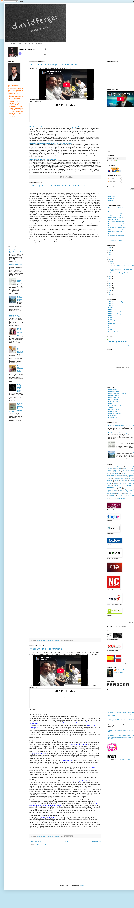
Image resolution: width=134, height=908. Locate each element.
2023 (110, 250)
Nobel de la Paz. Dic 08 (114, 395)
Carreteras (117, 471)
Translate (120, 161)
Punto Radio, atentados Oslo (116, 221)
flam (126, 478)
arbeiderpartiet (117, 468)
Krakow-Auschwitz (113, 399)
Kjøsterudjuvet (129, 481)
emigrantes (109, 478)
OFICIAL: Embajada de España (116, 302)
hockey (126, 480)
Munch (124, 483)
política (108, 491)
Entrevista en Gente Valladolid (116, 234)
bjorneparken (126, 470)
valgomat (128, 497)
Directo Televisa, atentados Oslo (117, 224)
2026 (110, 248)
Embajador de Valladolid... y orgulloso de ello (20, 368)
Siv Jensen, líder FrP (113, 409)
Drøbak (110, 403)
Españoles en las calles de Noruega (15, 265)
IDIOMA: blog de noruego (115, 318)
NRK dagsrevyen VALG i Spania (117, 207)
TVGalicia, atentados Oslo (115, 216)
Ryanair (129, 493)
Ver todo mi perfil (118, 672)
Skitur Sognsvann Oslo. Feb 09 (116, 401)
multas (119, 483)
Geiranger (109, 480)
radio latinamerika (111, 493)
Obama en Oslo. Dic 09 (114, 413)
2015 (110, 278)
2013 (110, 283)
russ (124, 493)
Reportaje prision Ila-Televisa (116, 211)
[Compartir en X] (68, 177)
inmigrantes (109, 481)
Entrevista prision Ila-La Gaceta (116, 225)
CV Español (111, 196)
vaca (123, 497)
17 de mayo (120, 466)
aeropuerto (109, 468)
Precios (114, 491)
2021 (110, 252)
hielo (122, 480)
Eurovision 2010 (112, 417)
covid (125, 475)
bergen (119, 470)
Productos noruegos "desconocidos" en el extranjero (20, 349)
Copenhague (110, 475)
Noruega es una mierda (19, 280)
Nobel (108, 485)
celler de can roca (127, 471)
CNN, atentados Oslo (114, 220)
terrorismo (120, 495)
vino (108, 498)
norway (128, 485)
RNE (118, 493)
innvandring (117, 481)
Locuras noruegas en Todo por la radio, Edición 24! (53, 64)
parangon (126, 487)
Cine (108, 473)
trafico (108, 497)
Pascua (115, 490)
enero (111, 263)
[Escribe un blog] (66, 177)
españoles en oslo (118, 478)
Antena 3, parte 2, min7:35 (115, 214)
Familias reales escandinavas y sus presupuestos (20, 332)
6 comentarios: (55, 836)
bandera (109, 470)
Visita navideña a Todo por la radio (45, 649)
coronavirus (119, 475)
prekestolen (121, 491)
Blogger (82, 885)
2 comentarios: (55, 177)
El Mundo (116, 476)
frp (129, 478)
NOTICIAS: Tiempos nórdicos (116, 324)
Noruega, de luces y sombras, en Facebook (15, 315)
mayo (111, 261)
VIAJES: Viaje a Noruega (115, 326)
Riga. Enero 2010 (113, 415)
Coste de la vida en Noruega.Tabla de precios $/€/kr (16, 251)
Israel (123, 481)
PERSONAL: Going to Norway (116, 312)
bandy (114, 470)
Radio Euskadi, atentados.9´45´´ (117, 217)
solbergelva (112, 495)
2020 (110, 254)
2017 (110, 259)
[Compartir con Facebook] (70, 177)
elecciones (123, 476)
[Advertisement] (45, 862)
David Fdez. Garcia (121, 670)
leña (115, 483)
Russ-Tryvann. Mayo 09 (114, 405)
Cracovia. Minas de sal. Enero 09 (117, 393)
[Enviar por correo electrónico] (64, 177)
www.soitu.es (121, 498)
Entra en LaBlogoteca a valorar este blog (118, 345)
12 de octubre (110, 466)
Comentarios (112, 181)
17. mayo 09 (111, 407)
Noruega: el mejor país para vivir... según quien (19, 388)
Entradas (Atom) (41, 844)
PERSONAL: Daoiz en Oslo (115, 310)
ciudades (115, 473)
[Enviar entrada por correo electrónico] (61, 177)
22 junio (128, 466)
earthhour (109, 476)
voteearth (113, 498)
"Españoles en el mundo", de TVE (117, 227)
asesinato (125, 468)
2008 (110, 294)
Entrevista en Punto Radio (115, 231)
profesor (128, 491)
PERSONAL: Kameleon (114, 316)
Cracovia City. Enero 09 (114, 397)
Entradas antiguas (96, 841)
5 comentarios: (55, 640)
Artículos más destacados (115, 240)
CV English (111, 198)
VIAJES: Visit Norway (114, 328)
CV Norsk (110, 200)
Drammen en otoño (113, 391)
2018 (110, 257)
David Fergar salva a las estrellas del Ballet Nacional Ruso (57, 185)
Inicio (66, 841)
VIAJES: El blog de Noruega (115, 332)
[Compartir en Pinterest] (72, 177)
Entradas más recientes (36, 841)
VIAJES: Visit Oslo (113, 330)
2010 (110, 290)
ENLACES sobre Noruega (115, 322)
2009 (110, 292)
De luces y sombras (117, 341)
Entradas (111, 178)
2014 (110, 281)
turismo (113, 497)
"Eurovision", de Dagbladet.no (116, 235)
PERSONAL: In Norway (114, 314)
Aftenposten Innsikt (113, 210)
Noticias (110, 488)
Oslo (120, 488)
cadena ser (110, 472)
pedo (121, 490)
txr (119, 497)
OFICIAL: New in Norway (115, 306)
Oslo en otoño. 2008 (113, 389)
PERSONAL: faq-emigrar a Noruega (118, 308)
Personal (128, 490)
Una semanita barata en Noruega (19, 298)
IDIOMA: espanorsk (113, 320)
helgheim (117, 480)
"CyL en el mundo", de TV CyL (116, 229)
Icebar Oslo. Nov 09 (113, 411)
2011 (110, 288)
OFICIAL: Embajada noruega (116, 304)
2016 (110, 276)
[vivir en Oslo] (112, 751)
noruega (116, 485)
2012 (110, 285)
